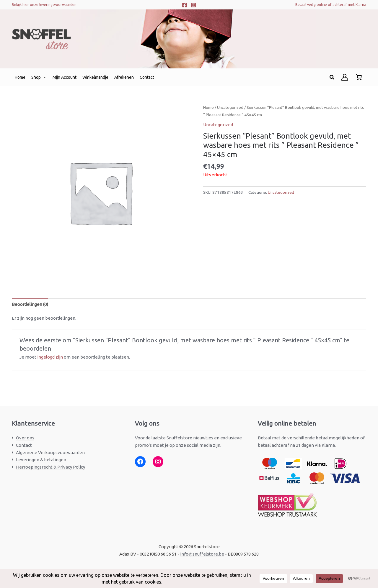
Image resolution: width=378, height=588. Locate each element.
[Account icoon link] (344, 77)
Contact (147, 77)
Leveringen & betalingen (41, 459)
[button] (332, 77)
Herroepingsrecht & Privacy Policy (50, 466)
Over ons (25, 437)
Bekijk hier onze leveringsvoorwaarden (44, 4)
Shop (36, 77)
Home (20, 77)
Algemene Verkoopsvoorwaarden (50, 452)
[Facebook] (184, 5)
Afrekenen (124, 77)
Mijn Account (64, 77)
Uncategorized (230, 107)
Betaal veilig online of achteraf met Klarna (330, 4)
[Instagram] (193, 5)
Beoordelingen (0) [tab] (30, 304)
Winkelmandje (95, 77)
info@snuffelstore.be (202, 553)
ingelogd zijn (50, 356)
